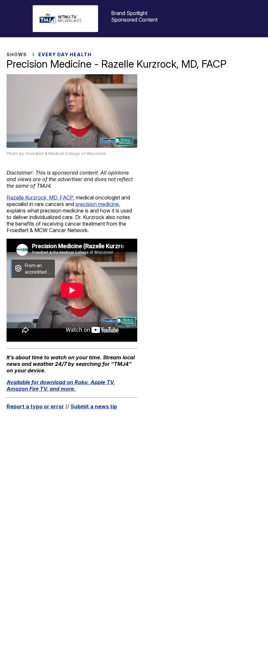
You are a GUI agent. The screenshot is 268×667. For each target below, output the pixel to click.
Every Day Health (65, 54)
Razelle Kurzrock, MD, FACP (40, 197)
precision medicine (97, 204)
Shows (17, 54)
